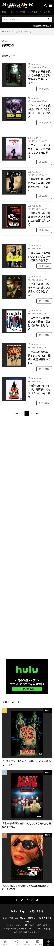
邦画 (4, 11)
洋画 (11, 11)
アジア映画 (20, 11)
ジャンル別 (45, 11)
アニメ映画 (33, 11)
